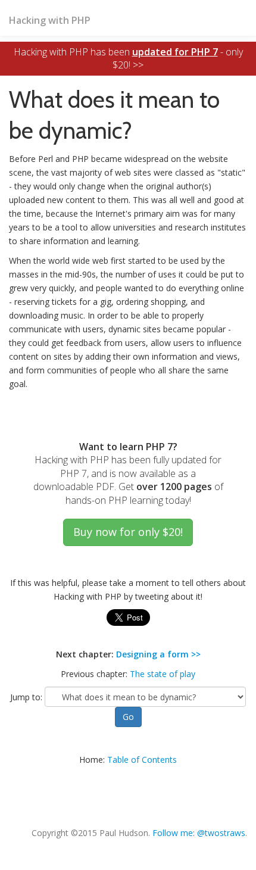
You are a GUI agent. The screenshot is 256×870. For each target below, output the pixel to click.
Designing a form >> (158, 654)
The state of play (162, 673)
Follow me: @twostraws (198, 832)
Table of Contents (142, 759)
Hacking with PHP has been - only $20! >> (128, 58)
